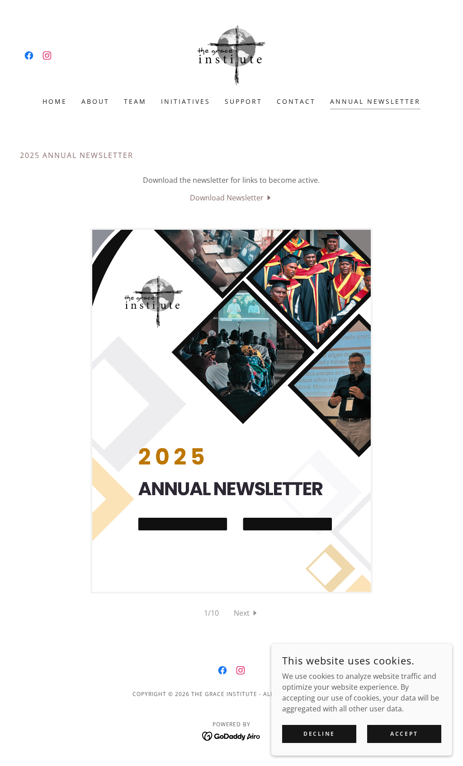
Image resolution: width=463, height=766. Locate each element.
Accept (404, 734)
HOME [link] (55, 101)
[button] (246, 613)
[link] (29, 55)
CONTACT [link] (296, 101)
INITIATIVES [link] (185, 101)
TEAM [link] (135, 101)
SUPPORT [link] (243, 101)
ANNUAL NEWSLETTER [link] (375, 101)
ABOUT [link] (95, 101)
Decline (319, 734)
